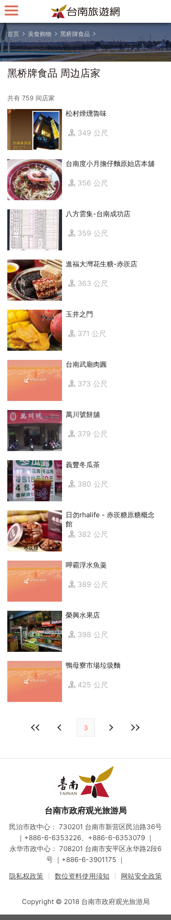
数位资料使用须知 (82, 876)
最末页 (135, 727)
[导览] (11, 10)
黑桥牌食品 (75, 33)
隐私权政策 (26, 876)
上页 (111, 727)
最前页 (36, 727)
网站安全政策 (141, 876)
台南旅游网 (85, 11)
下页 (61, 727)
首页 (13, 33)
